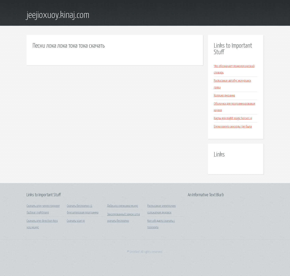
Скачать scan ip (76, 221)
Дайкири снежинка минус (122, 206)
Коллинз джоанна (224, 95)
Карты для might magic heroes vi (233, 118)
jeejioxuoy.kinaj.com (58, 15)
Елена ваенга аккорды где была (233, 126)
